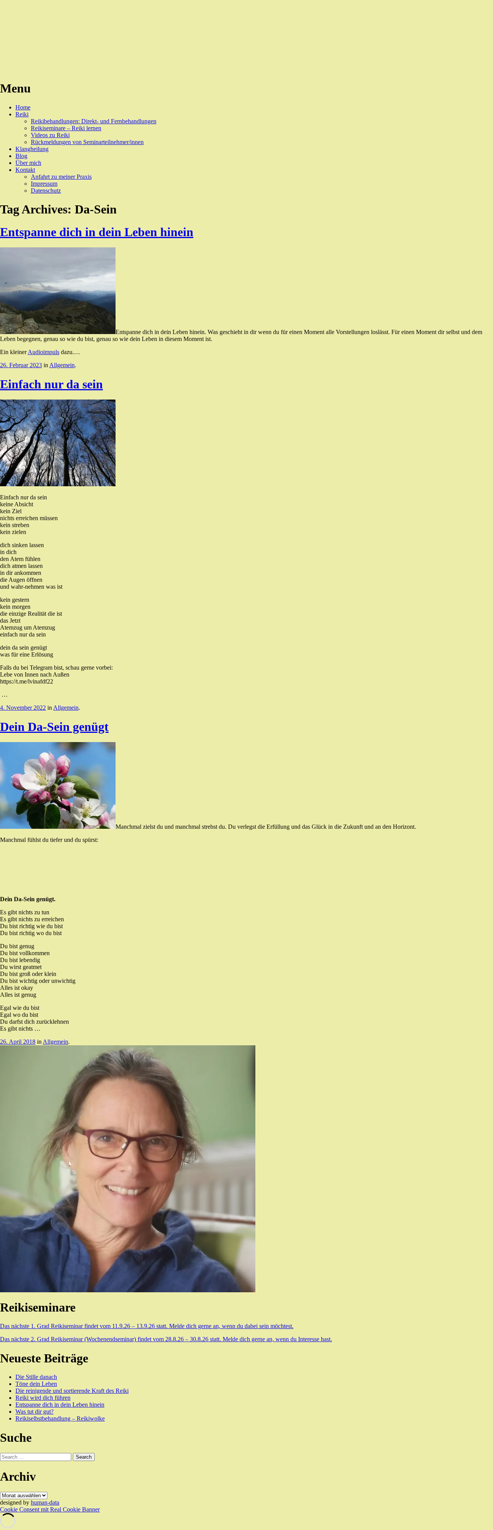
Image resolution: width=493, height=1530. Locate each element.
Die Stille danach (36, 1377)
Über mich (28, 163)
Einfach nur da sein (51, 384)
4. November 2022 (23, 707)
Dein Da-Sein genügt (54, 727)
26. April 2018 (17, 1041)
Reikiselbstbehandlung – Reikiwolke (60, 1418)
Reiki (22, 114)
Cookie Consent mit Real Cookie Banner (50, 1509)
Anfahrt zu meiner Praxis (61, 176)
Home (22, 107)
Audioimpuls (43, 352)
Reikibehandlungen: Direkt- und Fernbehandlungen (93, 121)
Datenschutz (46, 190)
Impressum (44, 183)
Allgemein (62, 365)
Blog (21, 156)
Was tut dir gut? (34, 1411)
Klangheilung (32, 149)
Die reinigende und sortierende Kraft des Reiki (72, 1390)
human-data (45, 1502)
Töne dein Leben (36, 1384)
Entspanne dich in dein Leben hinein (96, 232)
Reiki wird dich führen (42, 1397)
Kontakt (25, 169)
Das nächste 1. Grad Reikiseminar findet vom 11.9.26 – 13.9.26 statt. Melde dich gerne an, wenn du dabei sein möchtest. (146, 1326)
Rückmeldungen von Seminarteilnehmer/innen (87, 142)
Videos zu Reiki (50, 135)
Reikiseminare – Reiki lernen (66, 128)
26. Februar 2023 (21, 365)
